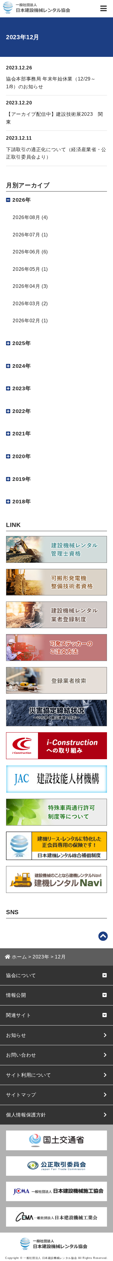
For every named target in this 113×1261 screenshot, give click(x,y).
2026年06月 (26, 251)
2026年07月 (26, 234)
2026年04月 (26, 286)
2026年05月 (26, 269)
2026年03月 (26, 303)
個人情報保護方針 (26, 1114)
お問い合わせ (21, 1055)
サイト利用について (28, 1075)
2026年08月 (26, 217)
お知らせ (16, 1035)
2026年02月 (26, 320)
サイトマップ (21, 1094)
